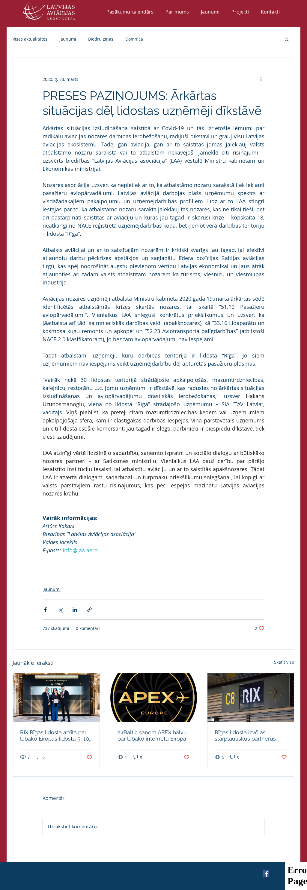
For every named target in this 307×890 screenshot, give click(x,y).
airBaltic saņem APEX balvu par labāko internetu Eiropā (152, 735)
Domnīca (134, 39)
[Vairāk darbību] (260, 79)
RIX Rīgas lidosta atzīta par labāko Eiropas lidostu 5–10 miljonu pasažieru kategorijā (55, 735)
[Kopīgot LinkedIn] (75, 609)
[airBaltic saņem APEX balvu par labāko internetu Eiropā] (153, 697)
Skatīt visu (284, 662)
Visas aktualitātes (30, 39)
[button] (287, 39)
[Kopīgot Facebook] (45, 609)
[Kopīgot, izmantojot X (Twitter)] (60, 609)
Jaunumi (67, 39)
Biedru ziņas (100, 39)
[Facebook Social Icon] (266, 873)
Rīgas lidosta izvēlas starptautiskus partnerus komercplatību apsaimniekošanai (245, 735)
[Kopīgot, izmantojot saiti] (89, 609)
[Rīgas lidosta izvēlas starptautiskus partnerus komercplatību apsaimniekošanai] (250, 697)
